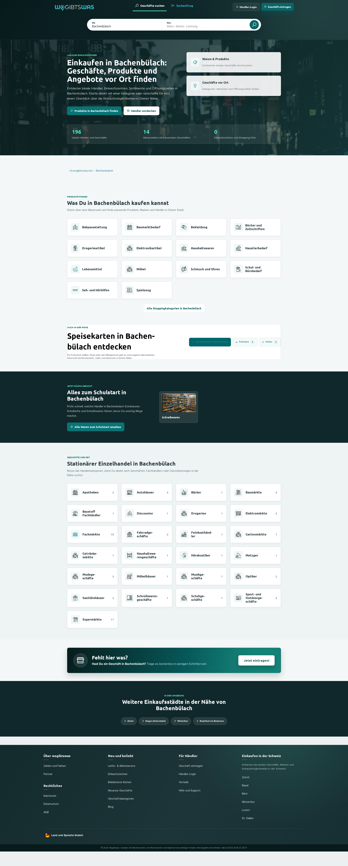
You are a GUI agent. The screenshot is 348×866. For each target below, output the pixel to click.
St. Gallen (248, 818)
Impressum (50, 795)
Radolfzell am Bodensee (212, 721)
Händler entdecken (143, 111)
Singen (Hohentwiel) (155, 721)
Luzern (246, 810)
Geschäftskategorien (121, 798)
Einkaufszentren (117, 774)
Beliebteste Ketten (119, 782)
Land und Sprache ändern (67, 835)
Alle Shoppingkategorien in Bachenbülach (174, 308)
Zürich (130, 721)
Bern (245, 793)
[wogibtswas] (74, 6)
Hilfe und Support (189, 790)
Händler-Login (248, 7)
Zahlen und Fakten (55, 766)
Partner (48, 774)
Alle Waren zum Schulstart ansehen (97, 427)
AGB (46, 812)
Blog (110, 807)
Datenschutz (51, 804)
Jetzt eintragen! (256, 660)
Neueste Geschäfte (120, 790)
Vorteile (183, 782)
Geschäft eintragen (279, 6)
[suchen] (254, 24)
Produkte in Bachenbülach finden (96, 111)
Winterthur (182, 721)
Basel (245, 785)
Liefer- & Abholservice (121, 766)
